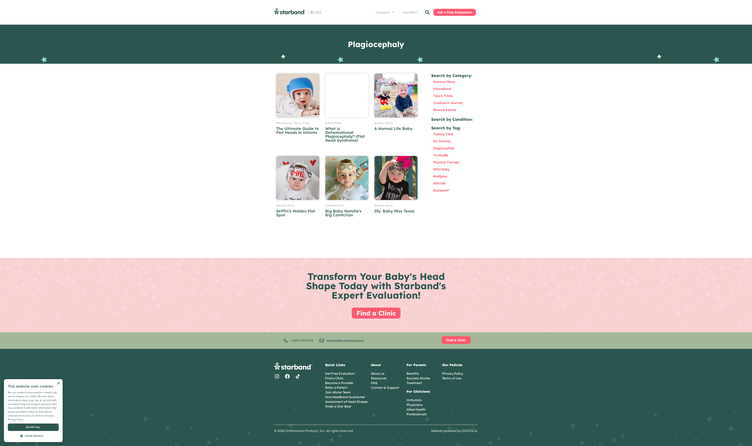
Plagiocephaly (443, 148)
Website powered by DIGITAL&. (454, 431)
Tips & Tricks (301, 123)
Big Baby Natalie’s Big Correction (343, 213)
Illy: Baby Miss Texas (394, 211)
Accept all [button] (33, 427)
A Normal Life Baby (393, 128)
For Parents (442, 141)
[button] (33, 435)
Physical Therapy (446, 162)
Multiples (440, 176)
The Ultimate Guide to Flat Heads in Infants (297, 130)
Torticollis (440, 155)
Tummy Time (443, 134)
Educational (284, 123)
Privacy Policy (15, 419)
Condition (410, 12)
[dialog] (33, 410)
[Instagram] (277, 376)
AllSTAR (439, 183)
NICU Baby (441, 169)
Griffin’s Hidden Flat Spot (295, 213)
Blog (315, 12)
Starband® (441, 190)
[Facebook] (287, 376)
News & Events (444, 109)
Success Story (383, 123)
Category (383, 12)
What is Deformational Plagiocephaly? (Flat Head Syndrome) (345, 134)
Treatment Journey (448, 102)
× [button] (58, 383)
